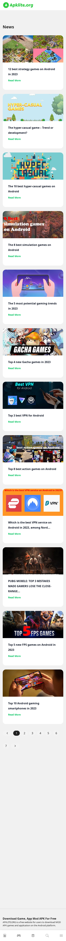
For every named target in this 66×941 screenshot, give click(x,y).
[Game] (19, 936)
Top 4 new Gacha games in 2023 (29, 362)
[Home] (5, 936)
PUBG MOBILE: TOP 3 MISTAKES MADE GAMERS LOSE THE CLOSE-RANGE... (29, 586)
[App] (33, 936)
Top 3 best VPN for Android (26, 415)
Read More (14, 80)
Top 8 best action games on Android (32, 469)
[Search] (47, 936)
